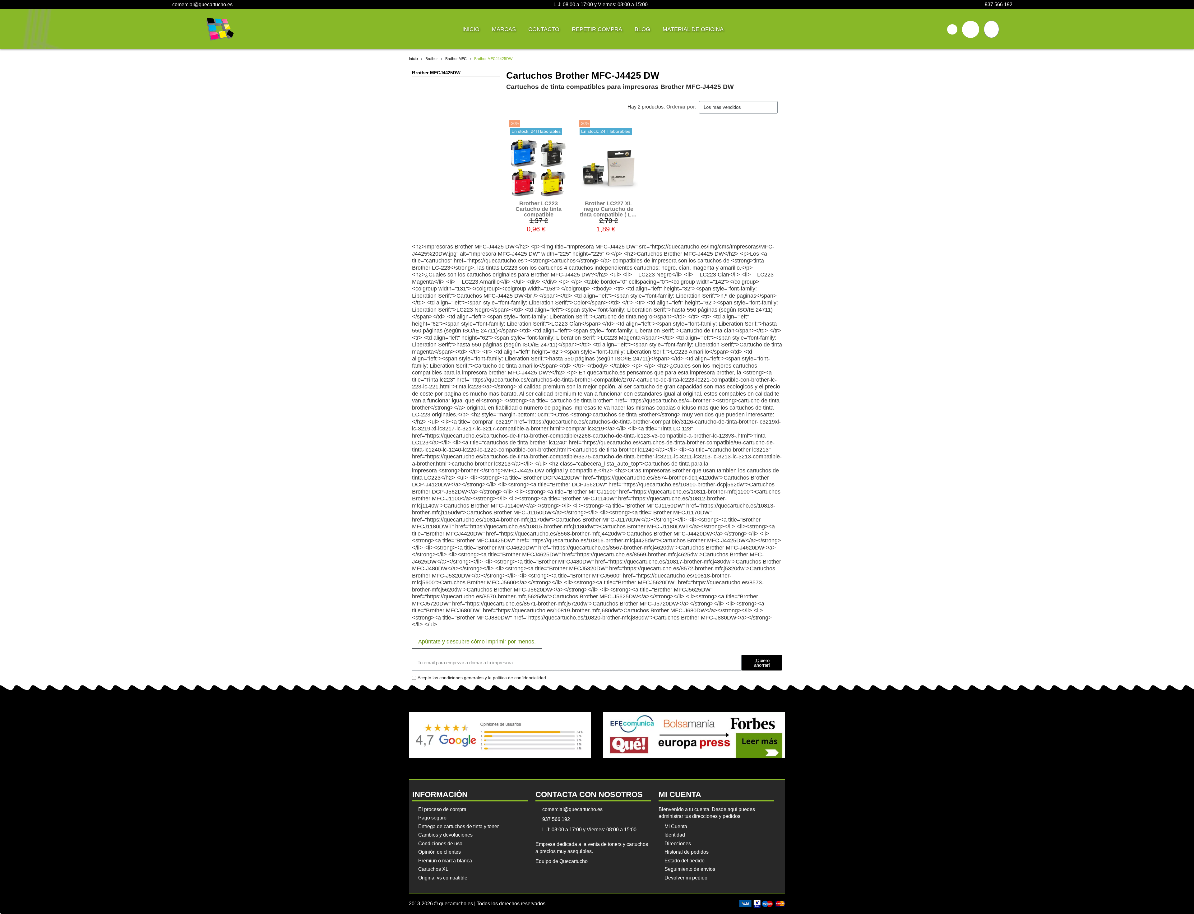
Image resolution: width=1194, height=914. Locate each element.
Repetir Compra (597, 29)
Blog (642, 29)
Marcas (504, 29)
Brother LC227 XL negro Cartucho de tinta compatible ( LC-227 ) (608, 211)
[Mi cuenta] (970, 29)
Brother (431, 59)
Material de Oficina (693, 29)
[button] (952, 29)
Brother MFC (456, 59)
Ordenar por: (681, 106)
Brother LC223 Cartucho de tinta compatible (539, 209)
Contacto (543, 29)
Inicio (470, 29)
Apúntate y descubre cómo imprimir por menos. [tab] (477, 641)
